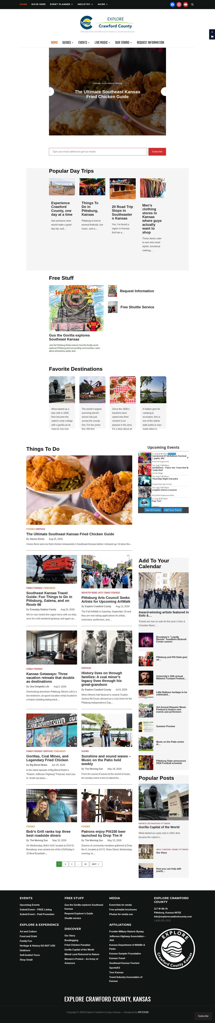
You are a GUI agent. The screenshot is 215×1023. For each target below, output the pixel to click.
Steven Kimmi (37, 539)
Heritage (40, 529)
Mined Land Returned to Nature (81, 954)
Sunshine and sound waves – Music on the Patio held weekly (106, 760)
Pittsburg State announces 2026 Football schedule (171, 762)
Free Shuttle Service (137, 307)
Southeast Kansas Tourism (124, 963)
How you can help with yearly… (168, 870)
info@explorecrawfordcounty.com (173, 916)
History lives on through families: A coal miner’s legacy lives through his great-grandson (101, 678)
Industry (84, 4)
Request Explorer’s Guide (78, 913)
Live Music (101, 43)
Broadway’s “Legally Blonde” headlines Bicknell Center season (171, 639)
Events (82, 43)
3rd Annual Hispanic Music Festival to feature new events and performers (171, 709)
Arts (100, 593)
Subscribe (157, 151)
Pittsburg (114, 81)
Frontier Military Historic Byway (126, 931)
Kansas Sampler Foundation (125, 953)
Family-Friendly (34, 588)
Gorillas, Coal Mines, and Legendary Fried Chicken (47, 758)
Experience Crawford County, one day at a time (61, 208)
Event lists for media (120, 905)
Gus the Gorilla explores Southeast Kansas (69, 337)
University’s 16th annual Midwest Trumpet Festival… (171, 677)
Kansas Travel (117, 958)
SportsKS (114, 968)
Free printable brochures (123, 909)
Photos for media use (121, 914)
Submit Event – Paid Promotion (37, 914)
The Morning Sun (94, 769)
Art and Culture (28, 931)
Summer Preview (165, 726)
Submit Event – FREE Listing (36, 909)
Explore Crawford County (98, 606)
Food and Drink (28, 936)
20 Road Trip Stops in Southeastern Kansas (122, 212)
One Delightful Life (39, 686)
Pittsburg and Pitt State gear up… (171, 658)
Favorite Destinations (149, 823)
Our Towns (122, 43)
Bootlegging (71, 940)
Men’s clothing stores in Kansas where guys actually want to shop (152, 218)
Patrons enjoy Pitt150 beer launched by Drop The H (103, 833)
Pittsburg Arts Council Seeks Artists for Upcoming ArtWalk (105, 599)
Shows (85, 751)
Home (23, 4)
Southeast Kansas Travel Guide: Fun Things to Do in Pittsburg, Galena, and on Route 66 (107, 94)
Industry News (89, 593)
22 (85, 864)
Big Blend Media (38, 765)
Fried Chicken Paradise (77, 945)
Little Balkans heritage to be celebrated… (171, 693)
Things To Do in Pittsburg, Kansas (90, 208)
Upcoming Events (30, 905)
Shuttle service (72, 918)
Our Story (161, 852)
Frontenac (101, 81)
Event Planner (60, 4)
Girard (108, 81)
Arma (158, 849)
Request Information (150, 43)
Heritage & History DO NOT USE (37, 945)
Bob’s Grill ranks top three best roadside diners (48, 833)
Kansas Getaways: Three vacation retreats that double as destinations (50, 678)
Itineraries (49, 588)
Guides (66, 43)
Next (94, 864)
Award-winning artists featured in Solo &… (164, 613)
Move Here (38, 4)
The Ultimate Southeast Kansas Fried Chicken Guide (70, 534)
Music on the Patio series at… (170, 743)
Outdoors (25, 950)
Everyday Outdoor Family (43, 609)
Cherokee (166, 849)
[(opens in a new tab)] (92, 186)
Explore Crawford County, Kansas (107, 998)
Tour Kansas (116, 972)
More (101, 4)
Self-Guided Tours (30, 955)
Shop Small (26, 960)
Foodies (30, 529)
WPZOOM (143, 1012)
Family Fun (26, 941)
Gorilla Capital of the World (159, 827)
